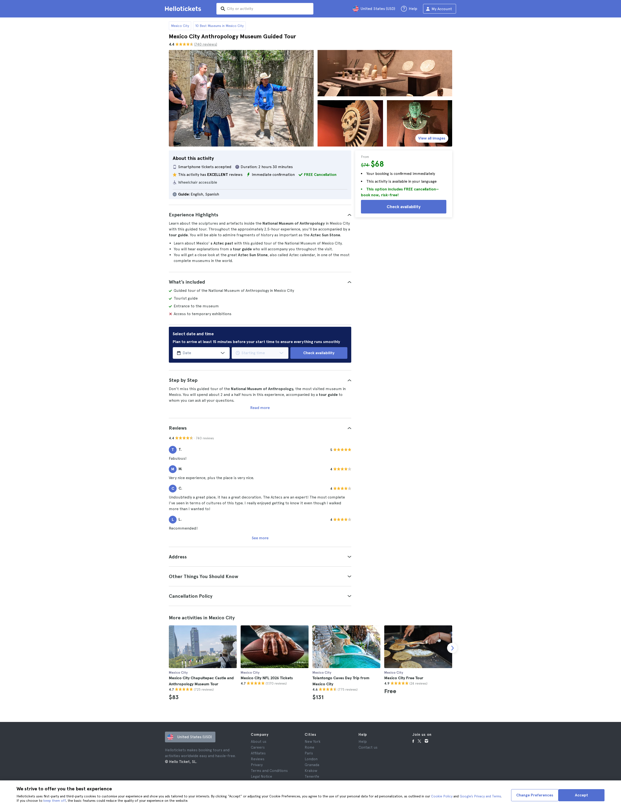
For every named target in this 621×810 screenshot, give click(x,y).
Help (363, 741)
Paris (309, 753)
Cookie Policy (441, 796)
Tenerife (312, 776)
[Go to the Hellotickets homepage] (184, 9)
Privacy (257, 765)
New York (312, 741)
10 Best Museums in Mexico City (219, 26)
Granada (312, 765)
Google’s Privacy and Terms (480, 796)
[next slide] (452, 648)
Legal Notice (261, 776)
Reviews (257, 759)
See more (260, 538)
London (311, 759)
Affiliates (258, 753)
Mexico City (180, 26)
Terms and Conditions (269, 771)
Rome (309, 747)
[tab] (260, 215)
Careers (258, 747)
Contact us (368, 747)
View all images (431, 138)
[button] (260, 215)
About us (258, 741)
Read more (260, 407)
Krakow (311, 771)
